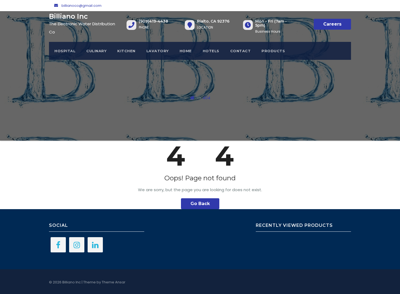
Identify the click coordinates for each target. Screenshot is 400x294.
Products (273, 51)
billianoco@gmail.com (81, 5)
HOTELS (211, 51)
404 (206, 98)
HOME (186, 51)
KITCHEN (126, 51)
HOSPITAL (64, 51)
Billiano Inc (68, 16)
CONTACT (240, 51)
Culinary (96, 51)
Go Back (200, 203)
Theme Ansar (113, 282)
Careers (332, 24)
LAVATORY (157, 51)
